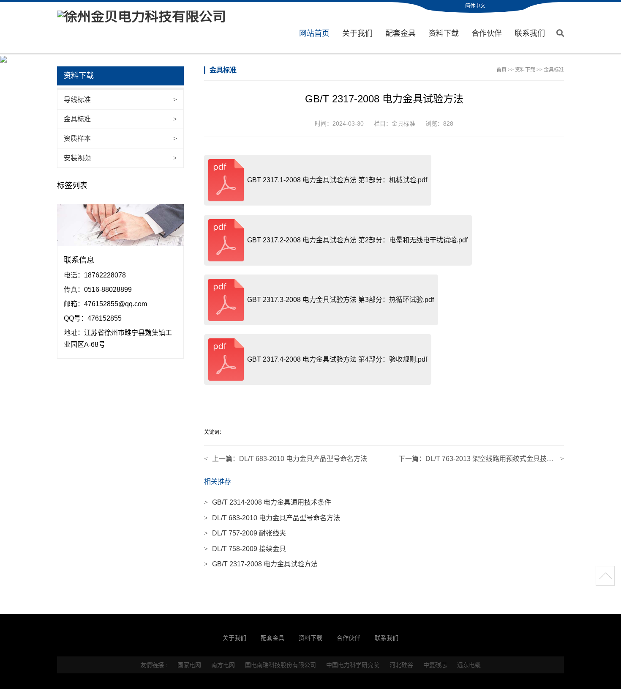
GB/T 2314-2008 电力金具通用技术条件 (267, 502)
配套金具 (400, 33)
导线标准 (120, 99)
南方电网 (223, 665)
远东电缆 (469, 665)
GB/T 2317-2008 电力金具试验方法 (261, 564)
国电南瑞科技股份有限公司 (280, 665)
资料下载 (443, 33)
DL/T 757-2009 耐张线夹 (245, 533)
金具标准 (120, 119)
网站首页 (314, 33)
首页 (501, 70)
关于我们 (357, 33)
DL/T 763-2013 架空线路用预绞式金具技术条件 (496, 458)
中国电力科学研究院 (352, 665)
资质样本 (120, 138)
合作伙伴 (486, 33)
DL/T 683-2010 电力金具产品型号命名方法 (303, 458)
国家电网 (189, 665)
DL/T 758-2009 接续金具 (245, 548)
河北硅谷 (401, 665)
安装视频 (120, 158)
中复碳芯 (435, 665)
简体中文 (475, 6)
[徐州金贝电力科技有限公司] (141, 16)
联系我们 (530, 33)
